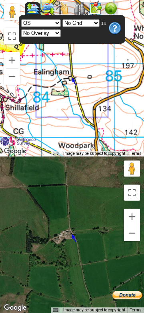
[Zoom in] (12, 60)
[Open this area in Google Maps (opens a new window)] (15, 151)
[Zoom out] (12, 77)
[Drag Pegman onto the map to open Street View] (12, 12)
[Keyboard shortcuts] (55, 153)
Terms (136, 153)
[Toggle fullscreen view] (12, 36)
